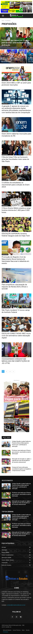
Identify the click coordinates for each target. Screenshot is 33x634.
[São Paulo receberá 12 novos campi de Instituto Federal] (16, 300)
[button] (3, 15)
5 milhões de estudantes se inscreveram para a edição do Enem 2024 (16, 185)
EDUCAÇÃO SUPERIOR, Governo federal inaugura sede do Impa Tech (16, 235)
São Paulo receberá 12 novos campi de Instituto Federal (16, 311)
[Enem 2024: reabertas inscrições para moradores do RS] (16, 124)
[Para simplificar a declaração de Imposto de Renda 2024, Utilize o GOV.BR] (16, 275)
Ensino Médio (5, 356)
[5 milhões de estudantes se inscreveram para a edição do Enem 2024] (16, 173)
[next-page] (13, 371)
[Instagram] (16, 616)
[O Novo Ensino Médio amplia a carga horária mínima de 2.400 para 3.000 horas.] (16, 199)
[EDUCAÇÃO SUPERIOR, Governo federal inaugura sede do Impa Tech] (16, 224)
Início (3, 20)
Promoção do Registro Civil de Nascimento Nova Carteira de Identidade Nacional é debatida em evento (15, 260)
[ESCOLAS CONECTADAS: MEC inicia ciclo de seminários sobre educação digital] (16, 324)
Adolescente (5, 55)
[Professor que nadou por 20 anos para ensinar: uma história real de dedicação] (16, 38)
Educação (4, 37)
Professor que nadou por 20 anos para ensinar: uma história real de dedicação (21, 452)
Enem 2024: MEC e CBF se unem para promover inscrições (16, 84)
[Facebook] (12, 616)
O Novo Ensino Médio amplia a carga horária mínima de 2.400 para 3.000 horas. (16, 210)
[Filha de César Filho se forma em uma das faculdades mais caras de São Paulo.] (16, 148)
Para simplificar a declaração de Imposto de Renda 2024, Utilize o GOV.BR (15, 287)
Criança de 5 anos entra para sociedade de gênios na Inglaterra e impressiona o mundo (21, 469)
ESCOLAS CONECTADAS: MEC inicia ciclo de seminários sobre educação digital (16, 335)
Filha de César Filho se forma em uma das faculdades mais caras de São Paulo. (15, 159)
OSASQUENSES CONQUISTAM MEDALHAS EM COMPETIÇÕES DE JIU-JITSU (16, 361)
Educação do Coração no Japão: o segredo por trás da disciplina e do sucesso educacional (21, 460)
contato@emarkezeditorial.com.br (16, 605)
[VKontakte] (20, 616)
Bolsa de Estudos (6, 307)
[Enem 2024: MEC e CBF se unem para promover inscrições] (16, 73)
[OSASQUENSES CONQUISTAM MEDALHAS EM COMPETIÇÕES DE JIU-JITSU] (16, 349)
